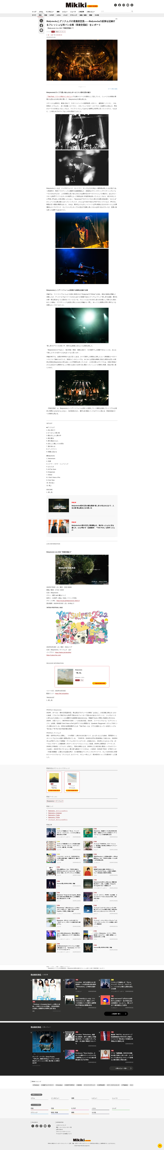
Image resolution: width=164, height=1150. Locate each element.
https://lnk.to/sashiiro (62, 693)
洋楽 (45, 15)
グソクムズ (59, 801)
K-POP (52, 15)
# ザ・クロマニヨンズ (113, 1085)
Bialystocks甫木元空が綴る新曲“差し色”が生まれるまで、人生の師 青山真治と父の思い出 (93, 507)
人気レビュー (91, 12)
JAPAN (77, 680)
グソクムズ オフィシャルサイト (58, 819)
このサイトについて (61, 1125)
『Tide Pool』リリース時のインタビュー (59, 96)
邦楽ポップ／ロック (60, 31)
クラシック (73, 15)
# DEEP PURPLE (69, 1085)
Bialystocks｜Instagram (55, 813)
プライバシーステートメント (63, 1131)
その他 (97, 15)
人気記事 (81, 12)
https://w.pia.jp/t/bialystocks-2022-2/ (68, 601)
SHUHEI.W (59, 35)
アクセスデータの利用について (64, 1133)
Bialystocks (50, 801)
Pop (82, 680)
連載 (58, 12)
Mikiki (47, 966)
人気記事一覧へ (116, 1014)
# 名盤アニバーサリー (47, 1085)
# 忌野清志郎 (101, 1085)
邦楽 (40, 15)
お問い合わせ (59, 1129)
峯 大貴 (50, 35)
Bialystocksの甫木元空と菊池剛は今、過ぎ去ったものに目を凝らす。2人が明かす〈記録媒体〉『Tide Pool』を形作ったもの (93, 528)
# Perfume (36, 1085)
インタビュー (50, 12)
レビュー (65, 12)
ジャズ (65, 15)
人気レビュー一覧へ (121, 1068)
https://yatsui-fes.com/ (53, 655)
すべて (34, 15)
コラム (41, 12)
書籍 (90, 15)
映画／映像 (83, 15)
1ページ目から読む (113, 88)
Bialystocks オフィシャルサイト (58, 811)
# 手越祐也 (125, 1085)
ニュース (73, 12)
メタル (59, 15)
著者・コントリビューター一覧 (64, 1127)
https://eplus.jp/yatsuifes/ (63, 652)
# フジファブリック (89, 1085)
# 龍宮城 (79, 1085)
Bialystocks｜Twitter (54, 815)
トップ (34, 12)
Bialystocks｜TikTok (54, 817)
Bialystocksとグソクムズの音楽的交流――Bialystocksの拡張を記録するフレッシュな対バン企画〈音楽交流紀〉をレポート (76, 968)
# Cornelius (59, 1085)
